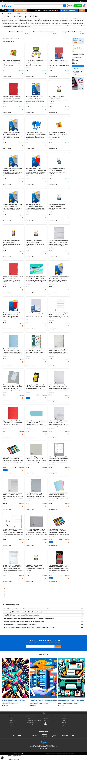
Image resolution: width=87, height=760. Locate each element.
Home (3, 13)
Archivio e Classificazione (11, 13)
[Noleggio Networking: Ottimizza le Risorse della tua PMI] (43, 677)
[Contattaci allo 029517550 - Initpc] (70, 5)
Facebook (64, 718)
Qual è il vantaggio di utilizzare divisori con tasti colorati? (20, 624)
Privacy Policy (14, 753)
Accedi (79, 1)
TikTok (64, 724)
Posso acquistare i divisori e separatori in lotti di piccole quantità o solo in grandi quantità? (29, 627)
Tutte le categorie (30, 722)
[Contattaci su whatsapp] (78, 5)
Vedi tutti (26, 33)
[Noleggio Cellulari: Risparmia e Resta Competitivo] (15, 677)
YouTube (64, 722)
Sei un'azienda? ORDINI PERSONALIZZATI (68, 10)
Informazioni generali (31, 724)
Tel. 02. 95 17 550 (43, 748)
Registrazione (12, 718)
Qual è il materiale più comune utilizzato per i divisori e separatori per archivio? (26, 609)
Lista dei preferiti (12, 1)
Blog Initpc (46, 720)
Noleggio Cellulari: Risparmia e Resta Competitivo (13, 700)
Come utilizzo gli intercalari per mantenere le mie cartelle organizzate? (24, 621)
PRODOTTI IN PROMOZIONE (20, 10)
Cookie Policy (20, 753)
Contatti (28, 718)
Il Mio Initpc (5, 1)
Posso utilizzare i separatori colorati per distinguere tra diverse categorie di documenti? (29, 618)
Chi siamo (46, 718)
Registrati (83, 1)
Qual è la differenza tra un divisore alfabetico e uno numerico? (21, 615)
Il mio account (12, 720)
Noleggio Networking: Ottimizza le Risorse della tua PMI (43, 700)
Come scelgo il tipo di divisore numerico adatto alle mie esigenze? (23, 612)
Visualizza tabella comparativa (14, 759)
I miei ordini (11, 725)
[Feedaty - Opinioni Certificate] (45, 723)
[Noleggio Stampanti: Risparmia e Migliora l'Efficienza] (71, 677)
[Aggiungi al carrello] (23, 74)
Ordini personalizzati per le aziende (34, 720)
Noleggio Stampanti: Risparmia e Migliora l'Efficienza (70, 700)
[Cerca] (64, 5)
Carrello (11, 722)
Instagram (64, 720)
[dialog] (2, 757)
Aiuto (18, 1)
